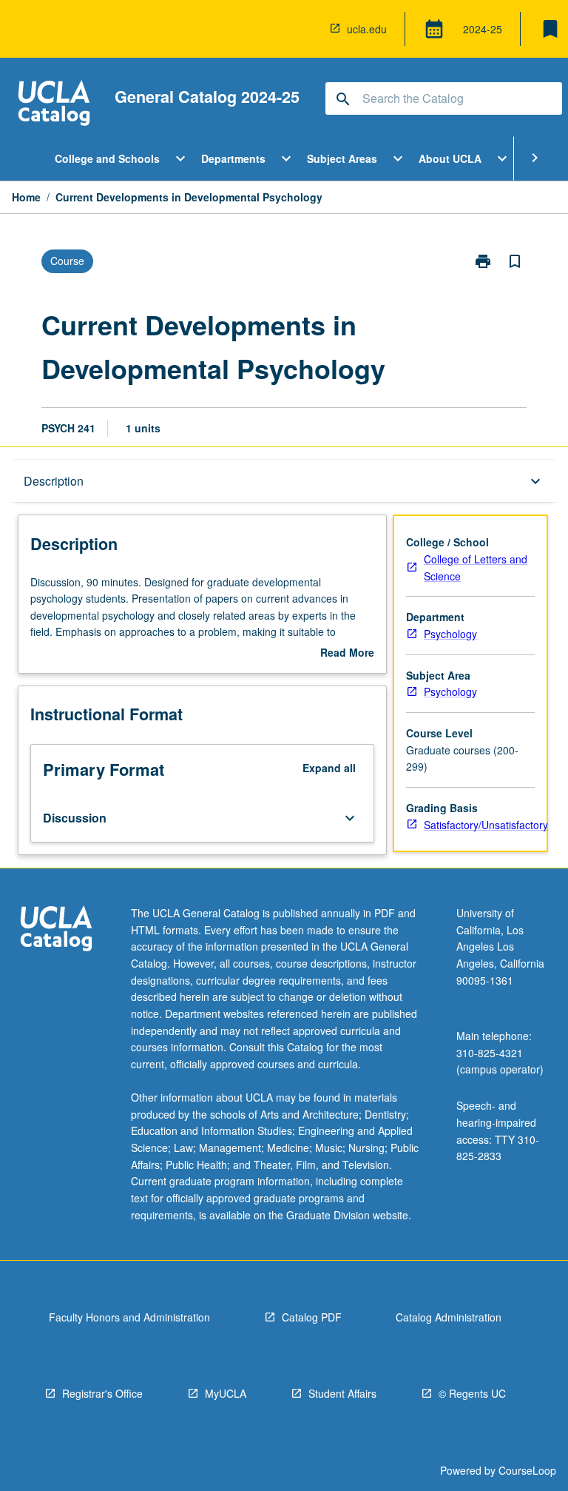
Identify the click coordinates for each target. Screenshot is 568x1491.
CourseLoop (527, 1470)
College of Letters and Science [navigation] (475, 567)
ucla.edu (367, 28)
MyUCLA (225, 1393)
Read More (347, 653)
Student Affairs (342, 1393)
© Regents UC (472, 1393)
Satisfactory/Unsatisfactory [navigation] (486, 824)
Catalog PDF (312, 1317)
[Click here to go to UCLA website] (56, 930)
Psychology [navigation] (450, 633)
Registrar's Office (102, 1393)
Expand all (329, 767)
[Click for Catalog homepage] (54, 104)
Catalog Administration (448, 1317)
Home (26, 197)
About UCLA (450, 158)
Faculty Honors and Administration (129, 1317)
